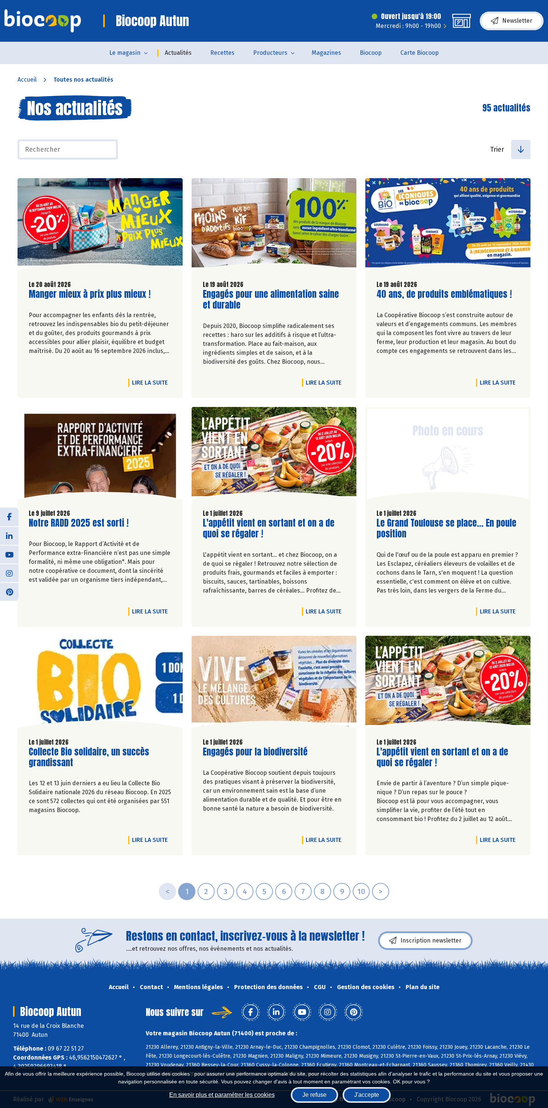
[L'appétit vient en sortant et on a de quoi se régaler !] (274, 455)
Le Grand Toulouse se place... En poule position (446, 528)
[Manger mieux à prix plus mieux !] (100, 226)
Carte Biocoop (419, 52)
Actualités (178, 52)
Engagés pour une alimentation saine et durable (271, 299)
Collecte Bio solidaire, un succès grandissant (89, 757)
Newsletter (517, 20)
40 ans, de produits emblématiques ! (444, 294)
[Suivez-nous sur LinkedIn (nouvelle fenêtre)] (9, 535)
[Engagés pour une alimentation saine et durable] (274, 226)
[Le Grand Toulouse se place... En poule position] (447, 455)
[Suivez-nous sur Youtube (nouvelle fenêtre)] (9, 554)
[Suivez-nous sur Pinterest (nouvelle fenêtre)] (9, 591)
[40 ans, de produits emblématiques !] (447, 226)
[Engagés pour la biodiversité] (274, 684)
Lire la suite (151, 382)
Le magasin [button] (125, 52)
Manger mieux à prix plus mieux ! (90, 294)
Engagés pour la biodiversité (255, 751)
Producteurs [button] (270, 52)
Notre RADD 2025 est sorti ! (79, 523)
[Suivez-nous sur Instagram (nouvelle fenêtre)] (9, 573)
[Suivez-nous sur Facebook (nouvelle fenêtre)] (9, 517)
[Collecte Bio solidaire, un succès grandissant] (100, 684)
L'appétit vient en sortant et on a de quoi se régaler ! (268, 528)
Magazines (326, 52)
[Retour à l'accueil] (42, 20)
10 (361, 891)
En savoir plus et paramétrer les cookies (222, 1095)
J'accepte (366, 1095)
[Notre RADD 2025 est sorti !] (100, 455)
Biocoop (371, 52)
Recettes (222, 52)
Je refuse (314, 1095)
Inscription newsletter (431, 940)
